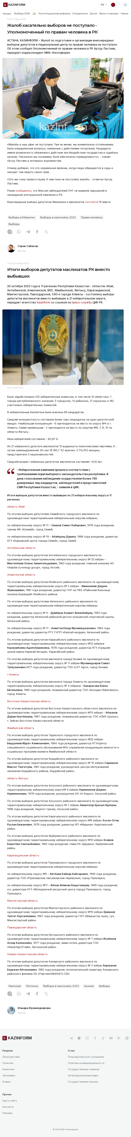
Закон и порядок (109, 13)
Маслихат (14, 986)
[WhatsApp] (18, 232)
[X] (46, 232)
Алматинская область (21, 574)
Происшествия (11, 1056)
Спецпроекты (80, 13)
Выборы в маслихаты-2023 (58, 217)
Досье (93, 13)
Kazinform (43, 302)
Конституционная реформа (54, 13)
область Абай (16, 506)
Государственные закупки (83, 1081)
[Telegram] (28, 232)
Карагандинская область (23, 855)
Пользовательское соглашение (86, 1056)
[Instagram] (9, 232)
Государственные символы (83, 1069)
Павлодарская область (22, 927)
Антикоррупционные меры (83, 1075)
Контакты (8, 1106)
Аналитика (8, 1069)
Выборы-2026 (22, 13)
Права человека (91, 217)
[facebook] (95, 1038)
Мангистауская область (22, 900)
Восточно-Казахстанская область (29, 701)
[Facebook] (37, 232)
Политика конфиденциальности (86, 1063)
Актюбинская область (21, 547)
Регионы (32, 986)
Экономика (8, 1075)
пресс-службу (82, 302)
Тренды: (7, 13)
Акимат (89, 986)
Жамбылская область (20, 728)
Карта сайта (9, 1100)
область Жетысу (17, 778)
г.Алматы (13, 674)
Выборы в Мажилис (21, 217)
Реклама (7, 1113)
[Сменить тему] (115, 4)
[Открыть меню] (125, 4)
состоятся (91, 202)
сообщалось (23, 190)
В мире (6, 1081)
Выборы (13, 224)
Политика (7, 1063)
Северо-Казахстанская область (27, 954)
